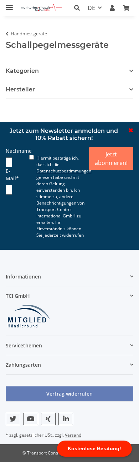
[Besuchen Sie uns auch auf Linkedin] (65, 419)
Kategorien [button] (22, 70)
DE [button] (91, 8)
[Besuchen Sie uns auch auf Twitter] (13, 419)
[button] (79, 8)
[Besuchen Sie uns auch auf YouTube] (30, 419)
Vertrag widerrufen (69, 393)
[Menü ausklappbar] (9, 4)
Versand (73, 435)
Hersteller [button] (20, 89)
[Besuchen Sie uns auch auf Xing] (48, 419)
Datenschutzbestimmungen (63, 171)
